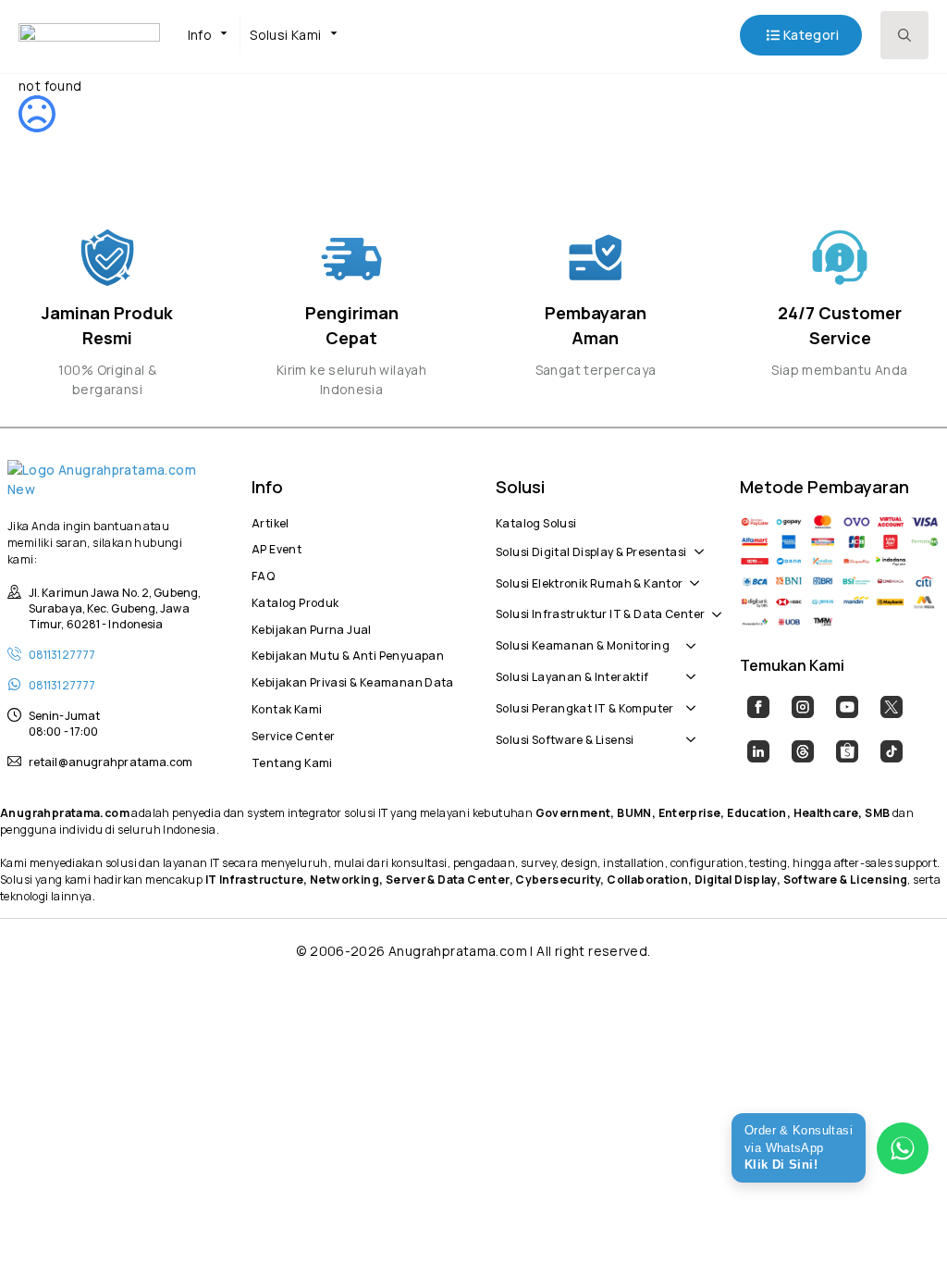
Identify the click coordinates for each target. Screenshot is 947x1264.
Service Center (293, 733)
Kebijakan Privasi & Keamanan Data (351, 680)
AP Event (276, 546)
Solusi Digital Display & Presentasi (591, 549)
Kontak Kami (287, 707)
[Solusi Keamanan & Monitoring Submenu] (687, 635)
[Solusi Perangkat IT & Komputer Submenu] (687, 698)
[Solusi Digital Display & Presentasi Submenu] (695, 542)
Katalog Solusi (536, 521)
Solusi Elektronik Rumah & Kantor (589, 581)
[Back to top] (901, 1217)
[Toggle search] (904, 35)
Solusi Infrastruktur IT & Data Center (600, 611)
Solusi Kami (285, 34)
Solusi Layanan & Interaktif (572, 674)
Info (200, 34)
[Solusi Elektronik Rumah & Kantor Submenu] (691, 573)
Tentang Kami (292, 760)
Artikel (270, 521)
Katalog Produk (295, 600)
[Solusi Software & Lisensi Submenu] (687, 730)
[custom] (758, 706)
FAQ (263, 573)
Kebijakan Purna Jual (312, 627)
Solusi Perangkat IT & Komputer (585, 706)
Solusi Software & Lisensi (565, 737)
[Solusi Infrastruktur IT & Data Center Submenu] (713, 605)
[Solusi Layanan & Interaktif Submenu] (687, 667)
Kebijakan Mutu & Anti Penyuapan (348, 653)
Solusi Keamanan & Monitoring (583, 643)
